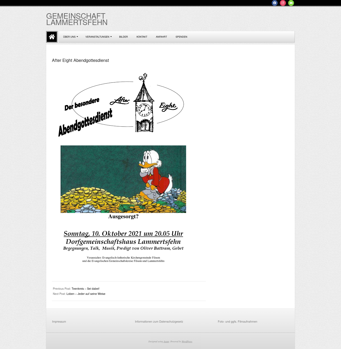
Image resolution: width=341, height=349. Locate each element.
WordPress (187, 341)
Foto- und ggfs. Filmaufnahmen (237, 321)
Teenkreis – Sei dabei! (85, 288)
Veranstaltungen (97, 36)
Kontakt (142, 36)
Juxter (166, 341)
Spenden (181, 36)
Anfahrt (161, 36)
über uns (69, 36)
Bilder (123, 36)
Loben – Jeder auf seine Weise (86, 294)
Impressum (59, 321)
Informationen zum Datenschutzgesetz (159, 321)
